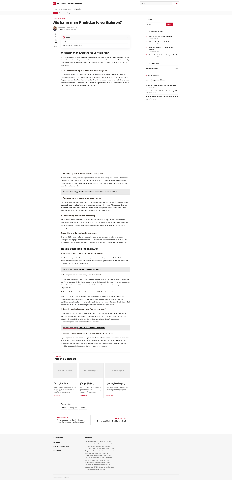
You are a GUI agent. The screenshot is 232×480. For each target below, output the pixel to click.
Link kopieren (73, 408)
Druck (55, 46)
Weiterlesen (57, 395)
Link (56, 42)
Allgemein (77, 9)
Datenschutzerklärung (61, 446)
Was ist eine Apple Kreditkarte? (155, 80)
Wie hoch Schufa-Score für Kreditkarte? (87, 384)
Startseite (56, 442)
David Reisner (64, 29)
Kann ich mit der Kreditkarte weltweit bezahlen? (161, 85)
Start (55, 9)
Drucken (83, 408)
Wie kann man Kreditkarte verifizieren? (75, 42)
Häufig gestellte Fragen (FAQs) (72, 45)
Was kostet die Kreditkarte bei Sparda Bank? (163, 55)
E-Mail (64, 408)
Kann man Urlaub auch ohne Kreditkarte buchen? (115, 384)
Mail (56, 39)
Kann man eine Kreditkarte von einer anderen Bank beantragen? (162, 97)
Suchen (175, 3)
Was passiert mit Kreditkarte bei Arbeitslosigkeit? (161, 91)
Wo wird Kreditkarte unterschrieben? (61, 384)
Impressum (57, 450)
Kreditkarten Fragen (65, 9)
